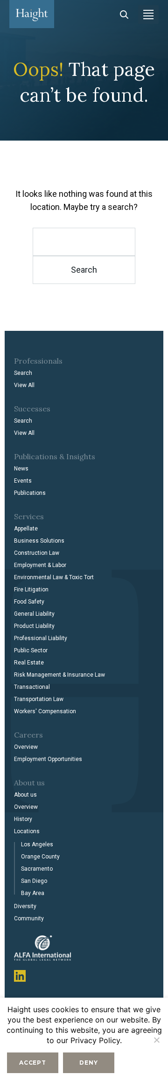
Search (23, 373)
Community (29, 918)
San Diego (34, 881)
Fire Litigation (31, 589)
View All (24, 385)
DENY (88, 1062)
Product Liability (34, 626)
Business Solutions (39, 540)
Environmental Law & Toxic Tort (54, 577)
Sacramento (37, 869)
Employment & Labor (40, 565)
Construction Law (36, 553)
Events (23, 481)
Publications (30, 493)
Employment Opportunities (48, 759)
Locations (27, 831)
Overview (26, 747)
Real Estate (29, 662)
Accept (32, 1062)
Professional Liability (40, 638)
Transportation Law (38, 699)
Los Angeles (37, 844)
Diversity (25, 906)
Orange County (40, 856)
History (23, 819)
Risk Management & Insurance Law (59, 675)
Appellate (26, 528)
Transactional (32, 687)
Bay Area (32, 893)
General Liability (34, 614)
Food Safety (29, 601)
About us (25, 794)
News (21, 468)
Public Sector (31, 650)
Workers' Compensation (45, 711)
